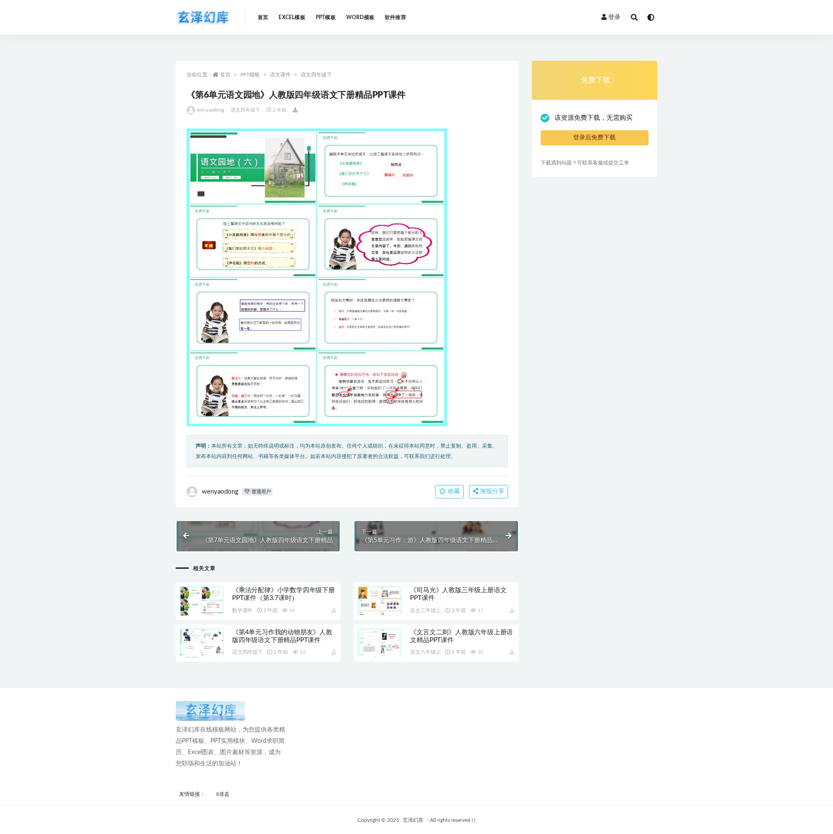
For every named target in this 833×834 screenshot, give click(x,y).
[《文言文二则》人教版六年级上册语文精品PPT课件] (379, 653)
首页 (263, 17)
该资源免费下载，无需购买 (593, 118)
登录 (614, 17)
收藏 (453, 491)
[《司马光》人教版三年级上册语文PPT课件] (379, 611)
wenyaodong (210, 110)
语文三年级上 (425, 610)
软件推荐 (395, 17)
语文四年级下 (316, 74)
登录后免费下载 (594, 138)
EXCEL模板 (292, 17)
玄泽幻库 (413, 820)
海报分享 (491, 491)
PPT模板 (326, 17)
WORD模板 (360, 17)
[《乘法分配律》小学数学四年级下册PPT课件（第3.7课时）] (201, 611)
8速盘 (223, 794)
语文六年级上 (425, 652)
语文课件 (280, 74)
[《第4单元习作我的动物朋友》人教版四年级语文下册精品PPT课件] (201, 653)
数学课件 (242, 610)
